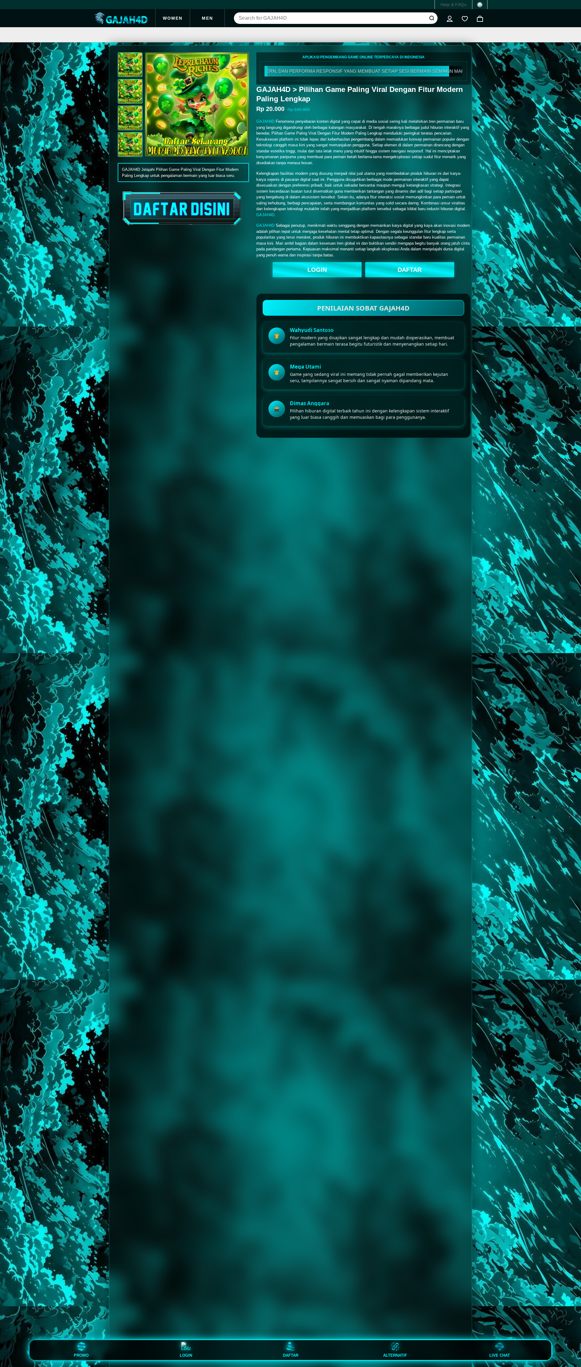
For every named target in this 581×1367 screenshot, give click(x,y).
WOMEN (172, 18)
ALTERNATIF (395, 1355)
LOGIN (317, 269)
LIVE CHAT (499, 1355)
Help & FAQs (453, 4)
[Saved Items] (464, 18)
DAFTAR (410, 269)
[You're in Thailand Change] (479, 4)
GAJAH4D (265, 121)
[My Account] (449, 18)
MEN (207, 18)
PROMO (81, 1355)
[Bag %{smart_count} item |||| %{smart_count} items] (479, 18)
